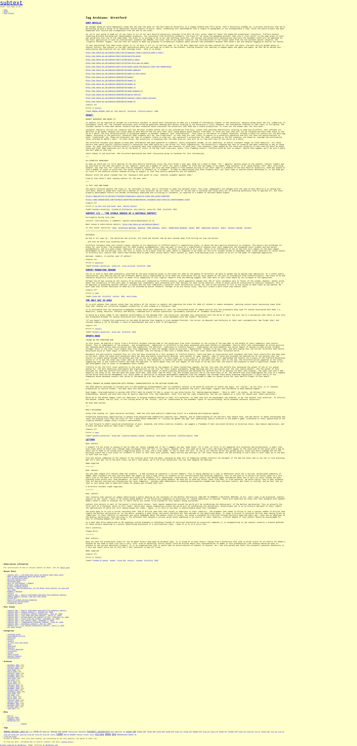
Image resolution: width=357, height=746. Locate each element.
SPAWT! (90, 115)
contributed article (16, 636)
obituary (11, 648)
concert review (235, 228)
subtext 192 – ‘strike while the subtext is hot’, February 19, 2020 (38, 617)
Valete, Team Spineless (17, 585)
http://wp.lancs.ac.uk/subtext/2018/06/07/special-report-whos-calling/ (121, 98)
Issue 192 (15, 735)
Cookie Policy (67, 742)
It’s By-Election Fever (17, 578)
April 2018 (12, 697)
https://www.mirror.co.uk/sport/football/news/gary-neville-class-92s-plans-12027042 (128, 196)
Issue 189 (281, 732)
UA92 (156, 111)
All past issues (14, 627)
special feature (130, 206)
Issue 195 (38, 734)
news (119, 206)
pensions (80, 734)
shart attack (13, 654)
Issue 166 (131, 732)
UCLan (191, 228)
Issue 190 (7, 734)
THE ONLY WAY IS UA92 (99, 300)
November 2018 (13, 688)
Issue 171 (116, 266)
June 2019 (11, 678)
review (10, 653)
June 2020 (11, 670)
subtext (11, 3)
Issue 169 (96, 296)
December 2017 (13, 703)
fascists (82, 732)
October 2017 (13, 707)
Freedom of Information (122, 209)
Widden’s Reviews (14, 591)
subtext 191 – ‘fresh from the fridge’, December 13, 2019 (33, 619)
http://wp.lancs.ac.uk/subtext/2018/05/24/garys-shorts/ (113, 95)
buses (30, 731)
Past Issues (9, 13)
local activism (128, 266)
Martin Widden (70, 735)
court (164, 228)
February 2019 (13, 685)
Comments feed (13, 719)
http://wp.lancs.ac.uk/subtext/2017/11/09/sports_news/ (113, 60)
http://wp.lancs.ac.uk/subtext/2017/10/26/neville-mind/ (113, 56)
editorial (99, 263)
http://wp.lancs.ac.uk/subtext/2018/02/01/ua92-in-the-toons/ (116, 74)
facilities (73, 732)
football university (101, 209)
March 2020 (12, 672)
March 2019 (12, 683)
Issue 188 (274, 732)
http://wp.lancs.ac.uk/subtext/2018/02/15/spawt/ (110, 77)
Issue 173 (151, 209)
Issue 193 (23, 734)
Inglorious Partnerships (18, 602)
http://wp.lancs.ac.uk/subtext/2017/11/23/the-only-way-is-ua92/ (117, 63)
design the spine (59, 732)
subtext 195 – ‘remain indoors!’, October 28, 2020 (30, 612)
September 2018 (13, 692)
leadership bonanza (178, 228)
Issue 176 (214, 732)
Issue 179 (242, 732)
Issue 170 (170, 732)
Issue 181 (257, 732)
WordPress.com (52, 745)
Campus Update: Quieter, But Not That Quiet (26, 597)
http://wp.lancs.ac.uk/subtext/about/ (141, 224)
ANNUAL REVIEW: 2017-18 (102, 111)
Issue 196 (46, 734)
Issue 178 (232, 732)
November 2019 (13, 677)
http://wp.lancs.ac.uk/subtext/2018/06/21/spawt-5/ (111, 102)
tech (114, 228)
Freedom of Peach (14, 603)
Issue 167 (141, 732)
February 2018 (13, 700)
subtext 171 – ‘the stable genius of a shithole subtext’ (121, 213)
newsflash (11, 646)
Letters (10, 593)
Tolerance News (13, 581)
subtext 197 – (35, 575)
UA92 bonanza (153, 228)
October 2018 (13, 690)
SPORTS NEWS (93, 336)
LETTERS (90, 439)
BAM (197, 228)
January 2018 (13, 702)
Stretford (132, 111)
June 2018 (11, 693)
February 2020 (13, 673)
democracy (46, 732)
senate (92, 734)
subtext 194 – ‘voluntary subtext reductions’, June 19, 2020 (34, 614)
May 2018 (11, 695)
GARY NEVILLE (93, 23)
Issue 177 (223, 732)
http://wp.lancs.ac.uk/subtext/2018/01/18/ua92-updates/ (113, 70)
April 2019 (12, 682)
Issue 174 (197, 732)
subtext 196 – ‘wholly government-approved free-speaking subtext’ (37, 610)
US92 (175, 209)
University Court (125, 735)
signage (139, 560)
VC (135, 735)
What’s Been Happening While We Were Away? (26, 576)
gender (112, 560)
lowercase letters (210, 228)
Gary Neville (120, 111)
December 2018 (13, 687)
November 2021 (13, 665)
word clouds (132, 296)
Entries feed (13, 717)
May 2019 (11, 680)
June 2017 (11, 708)
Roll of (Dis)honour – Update (20, 583)
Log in (10, 716)
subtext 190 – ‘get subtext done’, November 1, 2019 (30, 620)
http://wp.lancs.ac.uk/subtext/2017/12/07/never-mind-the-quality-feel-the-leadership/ (129, 67)
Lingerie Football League (133, 436)
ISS (124, 732)
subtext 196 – (36, 595)
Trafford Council (145, 111)
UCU (114, 734)
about (6, 12)
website (141, 228)
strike (99, 734)
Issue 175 (206, 732)
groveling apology (127, 228)
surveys (116, 296)
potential (150, 436)
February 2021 (13, 667)
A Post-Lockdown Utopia (17, 586)
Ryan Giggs (161, 436)
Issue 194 (30, 734)
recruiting (12, 651)
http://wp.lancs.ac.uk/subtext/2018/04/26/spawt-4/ (111, 88)
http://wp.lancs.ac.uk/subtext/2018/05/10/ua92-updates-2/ (114, 91)
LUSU (59, 734)
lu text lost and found (105, 206)
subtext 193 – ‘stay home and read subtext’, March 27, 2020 (34, 615)
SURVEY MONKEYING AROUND (101, 270)
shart (223, 228)
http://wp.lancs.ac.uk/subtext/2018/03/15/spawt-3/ (111, 84)
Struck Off (12, 598)
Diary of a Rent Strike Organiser (22, 600)
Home (5, 10)
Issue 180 (250, 732)
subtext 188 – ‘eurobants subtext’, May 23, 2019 (29, 624)
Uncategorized (13, 658)
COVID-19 (37, 732)
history (98, 108)
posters (131, 560)
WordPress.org (13, 721)
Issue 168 (116, 436)
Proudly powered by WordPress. (13, 745)
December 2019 (13, 675)
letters (247, 228)
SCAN (159, 209)
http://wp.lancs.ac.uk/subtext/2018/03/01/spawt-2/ (111, 81)
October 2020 (13, 668)
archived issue (13, 634)
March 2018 (12, 698)
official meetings (15, 649)
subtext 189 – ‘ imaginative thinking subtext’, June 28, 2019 (35, 622)
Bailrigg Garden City (16, 580)
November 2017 (13, 705)
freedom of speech (100, 560)
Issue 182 (265, 732)
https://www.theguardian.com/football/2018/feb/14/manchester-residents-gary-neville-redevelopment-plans (138, 200)
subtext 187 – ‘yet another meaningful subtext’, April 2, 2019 (35, 625)
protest (86, 734)
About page (65, 568)
